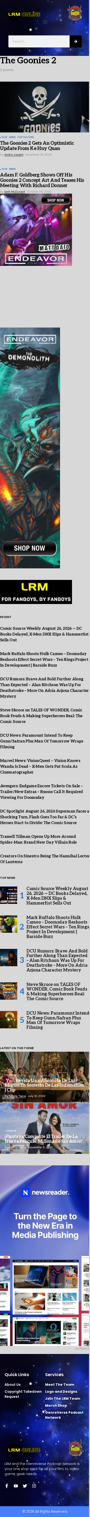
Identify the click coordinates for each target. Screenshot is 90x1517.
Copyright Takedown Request (23, 1394)
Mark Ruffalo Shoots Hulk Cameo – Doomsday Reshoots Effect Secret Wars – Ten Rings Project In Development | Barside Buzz (44, 660)
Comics (11, 1075)
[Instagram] (34, 1486)
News (12, 137)
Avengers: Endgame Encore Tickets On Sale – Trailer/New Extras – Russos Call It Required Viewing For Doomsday (41, 792)
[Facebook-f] (7, 1486)
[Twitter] (25, 1486)
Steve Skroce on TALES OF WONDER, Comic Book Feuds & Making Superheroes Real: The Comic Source (41, 716)
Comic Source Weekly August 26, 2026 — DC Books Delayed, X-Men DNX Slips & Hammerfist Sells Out (44, 634)
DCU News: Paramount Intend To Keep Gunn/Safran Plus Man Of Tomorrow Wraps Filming (41, 741)
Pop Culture (26, 137)
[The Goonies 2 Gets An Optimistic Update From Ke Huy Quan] (45, 107)
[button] (45, 22)
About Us (13, 1384)
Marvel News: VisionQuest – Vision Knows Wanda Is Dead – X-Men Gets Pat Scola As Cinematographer (40, 767)
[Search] (76, 41)
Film (4, 137)
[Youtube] (16, 1486)
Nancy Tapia (17, 1096)
